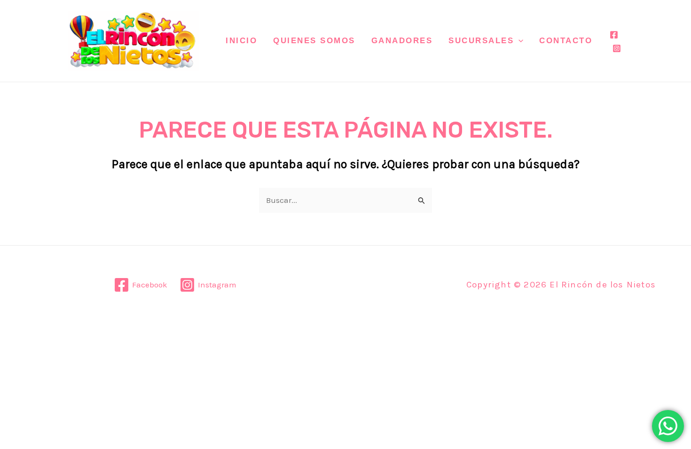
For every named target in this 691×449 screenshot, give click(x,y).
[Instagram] (616, 48)
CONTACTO (565, 40)
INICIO (241, 40)
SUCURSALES (481, 40)
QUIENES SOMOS (314, 40)
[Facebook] (614, 35)
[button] (518, 41)
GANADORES (402, 40)
